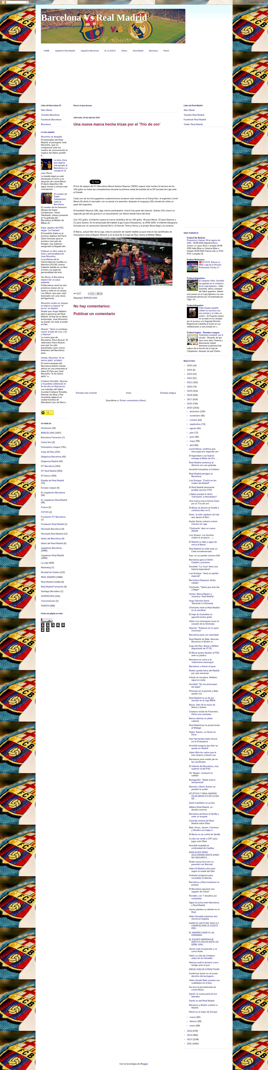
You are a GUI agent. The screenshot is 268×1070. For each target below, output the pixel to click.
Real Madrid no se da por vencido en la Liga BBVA (202, 699)
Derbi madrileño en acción (202, 803)
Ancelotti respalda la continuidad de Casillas (201, 846)
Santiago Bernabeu (50, 591)
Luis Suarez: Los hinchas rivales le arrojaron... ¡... (202, 536)
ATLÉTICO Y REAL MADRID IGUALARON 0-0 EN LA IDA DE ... (204, 796)
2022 (190, 378)
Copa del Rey (47, 452)
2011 (189, 1043)
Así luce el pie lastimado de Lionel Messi (202, 988)
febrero (193, 1021)
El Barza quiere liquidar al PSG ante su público (204, 654)
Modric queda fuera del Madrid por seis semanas (204, 671)
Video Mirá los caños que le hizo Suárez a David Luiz (202, 753)
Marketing (46, 567)
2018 (190, 395)
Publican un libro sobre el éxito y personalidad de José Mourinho (53, 254)
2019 (190, 391)
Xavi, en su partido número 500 (204, 555)
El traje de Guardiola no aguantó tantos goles (200, 615)
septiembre (195, 424)
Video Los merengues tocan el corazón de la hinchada (204, 622)
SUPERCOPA (47, 596)
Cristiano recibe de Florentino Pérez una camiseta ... (203, 712)
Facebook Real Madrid (195, 119)
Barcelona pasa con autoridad (204, 635)
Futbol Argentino (196, 278)
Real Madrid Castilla (51, 582)
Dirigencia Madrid (49, 461)
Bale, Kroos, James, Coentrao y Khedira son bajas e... (204, 828)
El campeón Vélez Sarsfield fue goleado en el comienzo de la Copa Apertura (211, 283)
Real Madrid (138, 51)
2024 (190, 370)
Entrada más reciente (86, 393)
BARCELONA (90, 298)
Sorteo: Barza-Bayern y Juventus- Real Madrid (201, 595)
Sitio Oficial (46, 110)
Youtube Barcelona (50, 115)
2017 (190, 399)
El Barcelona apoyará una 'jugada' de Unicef (201, 890)
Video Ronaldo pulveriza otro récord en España (203, 917)
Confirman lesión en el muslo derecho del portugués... (203, 974)
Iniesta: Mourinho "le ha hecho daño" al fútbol (52, 359)
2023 (190, 374)
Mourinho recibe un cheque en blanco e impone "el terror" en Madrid (54, 306)
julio (192, 432)
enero (193, 1025)
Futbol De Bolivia (196, 238)
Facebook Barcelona (51, 119)
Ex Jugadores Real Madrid (54, 500)
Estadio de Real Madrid (52, 480)
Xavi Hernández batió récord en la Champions (203, 740)
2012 (190, 1039)
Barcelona (153, 51)
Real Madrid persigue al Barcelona (200, 474)
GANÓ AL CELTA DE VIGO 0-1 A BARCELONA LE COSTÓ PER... (204, 926)
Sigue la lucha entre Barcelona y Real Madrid (204, 903)
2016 (190, 403)
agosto (193, 428)
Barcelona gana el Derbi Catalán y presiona (201, 561)
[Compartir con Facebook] (98, 293)
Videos (124, 51)
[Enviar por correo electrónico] (89, 293)
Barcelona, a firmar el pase (202, 666)
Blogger (144, 1064)
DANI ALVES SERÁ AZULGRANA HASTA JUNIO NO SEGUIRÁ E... (204, 855)
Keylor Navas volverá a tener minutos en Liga (203, 522)
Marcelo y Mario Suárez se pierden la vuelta (202, 787)
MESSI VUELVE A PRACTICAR (204, 969)
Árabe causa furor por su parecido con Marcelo (201, 863)
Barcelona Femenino (51, 437)
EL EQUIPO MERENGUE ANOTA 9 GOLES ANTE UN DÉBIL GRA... (203, 942)
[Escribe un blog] (92, 293)
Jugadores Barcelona (90, 51)
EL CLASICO (110, 51)
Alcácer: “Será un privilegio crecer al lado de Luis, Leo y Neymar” (54, 332)
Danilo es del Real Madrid (201, 1000)
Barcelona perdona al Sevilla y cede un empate (204, 815)
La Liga (44, 563)
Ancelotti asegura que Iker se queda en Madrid (203, 746)
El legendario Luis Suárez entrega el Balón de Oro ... (203, 457)
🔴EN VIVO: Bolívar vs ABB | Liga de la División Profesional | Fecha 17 (210, 265)
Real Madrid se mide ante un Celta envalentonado (203, 550)
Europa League (48, 487)
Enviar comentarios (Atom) (133, 400)
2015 (190, 407)
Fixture (166, 51)
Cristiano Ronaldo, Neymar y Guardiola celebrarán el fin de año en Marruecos (54, 384)
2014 (190, 1031)
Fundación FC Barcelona (53, 517)
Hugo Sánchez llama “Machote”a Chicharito (201, 602)
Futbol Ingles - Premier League (203, 332)
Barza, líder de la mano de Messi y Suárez (202, 706)
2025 (190, 365)
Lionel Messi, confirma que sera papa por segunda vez (203, 450)
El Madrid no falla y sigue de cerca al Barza (203, 543)
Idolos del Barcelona (51, 538)
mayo (193, 441)
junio (192, 437)
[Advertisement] (134, 79)
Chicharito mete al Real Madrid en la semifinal (204, 608)
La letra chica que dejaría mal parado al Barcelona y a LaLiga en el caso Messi (54, 166)
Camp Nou (46, 442)
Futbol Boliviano (196, 259)
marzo (193, 1017)
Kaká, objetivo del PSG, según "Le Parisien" (52, 229)
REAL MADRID (48, 577)
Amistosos (46, 428)
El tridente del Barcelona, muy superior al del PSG (204, 767)
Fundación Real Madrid (52, 524)
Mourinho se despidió (51, 136)
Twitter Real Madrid (193, 124)
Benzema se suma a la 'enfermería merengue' (201, 660)
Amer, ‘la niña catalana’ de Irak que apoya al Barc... (204, 515)
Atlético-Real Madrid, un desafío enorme (201, 808)
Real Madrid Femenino (52, 586)
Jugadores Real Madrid (65, 51)
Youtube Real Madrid (194, 115)
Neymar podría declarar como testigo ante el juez (204, 963)
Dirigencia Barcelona (51, 456)
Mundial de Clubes (50, 572)
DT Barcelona (47, 466)
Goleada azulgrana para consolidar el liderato (201, 876)
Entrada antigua (168, 393)
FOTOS (45, 512)
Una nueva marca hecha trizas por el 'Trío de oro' (204, 502)
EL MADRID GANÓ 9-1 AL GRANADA (201, 933)
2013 (190, 1035)
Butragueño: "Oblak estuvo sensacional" (202, 781)
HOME (46, 51)
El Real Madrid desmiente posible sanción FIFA (201, 488)
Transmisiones (48, 601)
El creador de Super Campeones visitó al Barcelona (60, 199)
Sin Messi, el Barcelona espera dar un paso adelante (52, 280)
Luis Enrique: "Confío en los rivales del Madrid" (202, 481)
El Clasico (46, 475)
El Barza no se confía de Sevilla (204, 834)
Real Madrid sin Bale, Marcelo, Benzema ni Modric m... (204, 640)
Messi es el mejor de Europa (203, 1012)
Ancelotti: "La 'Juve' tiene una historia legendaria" (203, 567)
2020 (190, 386)
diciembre (195, 411)
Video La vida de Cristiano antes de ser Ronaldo (202, 956)
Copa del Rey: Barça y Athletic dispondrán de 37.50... (204, 647)
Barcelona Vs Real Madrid (94, 17)
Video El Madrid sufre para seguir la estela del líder (202, 869)
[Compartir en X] (95, 293)
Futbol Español (195, 305)
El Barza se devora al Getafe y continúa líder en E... (204, 509)
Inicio (128, 393)
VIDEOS (45, 605)
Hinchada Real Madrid (52, 533)
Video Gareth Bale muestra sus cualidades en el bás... (204, 981)
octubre (194, 420)
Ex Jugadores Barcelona (53, 492)
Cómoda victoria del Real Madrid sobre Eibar (201, 822)
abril (192, 445)
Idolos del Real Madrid (52, 543)
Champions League (50, 447)
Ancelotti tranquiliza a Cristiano (204, 469)
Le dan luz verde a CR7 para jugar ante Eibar (203, 839)
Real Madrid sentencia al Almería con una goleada (202, 463)
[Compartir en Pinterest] (101, 293)
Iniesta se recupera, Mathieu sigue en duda (203, 678)
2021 (190, 382)
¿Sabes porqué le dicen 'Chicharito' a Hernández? (203, 495)
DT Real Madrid (48, 471)
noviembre (195, 415)
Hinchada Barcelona (51, 529)
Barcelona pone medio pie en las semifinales (203, 760)
